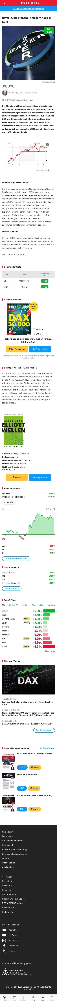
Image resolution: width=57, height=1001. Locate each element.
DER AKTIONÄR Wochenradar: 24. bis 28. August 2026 (27, 724)
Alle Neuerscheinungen (47, 748)
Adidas (5, 646)
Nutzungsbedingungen (13, 840)
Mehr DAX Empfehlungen (44, 730)
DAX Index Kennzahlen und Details (16, 558)
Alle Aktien (7, 876)
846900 (5, 497)
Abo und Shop (8, 907)
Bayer (11, 86)
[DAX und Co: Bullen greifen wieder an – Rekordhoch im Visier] (28, 679)
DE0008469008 (17, 497)
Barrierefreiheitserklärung (14, 849)
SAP (3, 638)
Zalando (5, 622)
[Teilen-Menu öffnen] (42, 998)
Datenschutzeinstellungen (14, 854)
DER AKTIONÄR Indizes (12, 903)
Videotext (6, 858)
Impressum (7, 836)
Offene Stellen (9, 862)
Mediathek (7, 881)
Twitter (12, 951)
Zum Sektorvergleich (12, 588)
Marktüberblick (9, 894)
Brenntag (5, 630)
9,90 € (22, 788)
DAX (4, 86)
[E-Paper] (23, 998)
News (26, 619)
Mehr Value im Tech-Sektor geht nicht (34, 753)
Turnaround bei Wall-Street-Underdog (34, 795)
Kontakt (12, 929)
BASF (4, 642)
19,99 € (22, 809)
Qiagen (5, 614)
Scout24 (5, 610)
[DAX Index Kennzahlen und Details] (28, 527)
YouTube (13, 935)
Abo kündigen (8, 867)
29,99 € (22, 767)
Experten (6, 890)
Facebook (13, 945)
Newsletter (7, 885)
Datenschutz (8, 845)
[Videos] (4, 998)
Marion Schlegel (31, 93)
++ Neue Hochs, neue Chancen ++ (28, 8)
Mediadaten (7, 831)
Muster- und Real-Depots (13, 898)
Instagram (13, 940)
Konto (24, 358)
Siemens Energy (8, 618)
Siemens (5, 626)
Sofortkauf (21, 349)
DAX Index (6, 493)
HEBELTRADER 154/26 (27, 774)
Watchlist (10, 502)
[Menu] (53, 3)
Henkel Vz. (6, 634)
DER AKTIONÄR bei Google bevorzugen (17, 100)
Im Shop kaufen (40, 349)
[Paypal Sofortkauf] (17, 477)
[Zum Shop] (14, 998)
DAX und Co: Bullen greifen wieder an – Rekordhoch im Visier (27, 703)
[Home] (33, 998)
